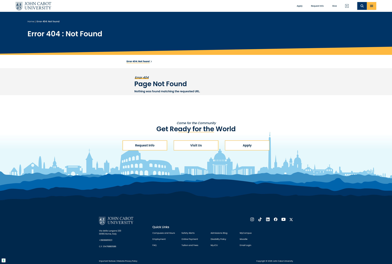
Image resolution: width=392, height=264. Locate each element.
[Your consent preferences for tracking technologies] (4, 260)
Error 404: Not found (48, 21)
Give (334, 5)
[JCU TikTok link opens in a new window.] (260, 220)
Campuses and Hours (163, 233)
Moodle (243, 239)
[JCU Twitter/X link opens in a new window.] (291, 219)
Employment (159, 239)
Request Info (317, 5)
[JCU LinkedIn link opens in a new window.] (268, 220)
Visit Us (196, 145)
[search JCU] (362, 6)
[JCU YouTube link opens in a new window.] (283, 220)
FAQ (154, 245)
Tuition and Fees (190, 245)
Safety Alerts (188, 233)
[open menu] (371, 6)
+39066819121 (105, 240)
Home (30, 21)
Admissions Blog (219, 233)
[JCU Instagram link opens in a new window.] (252, 220)
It (347, 5)
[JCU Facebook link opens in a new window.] (275, 220)
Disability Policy (218, 239)
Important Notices (107, 261)
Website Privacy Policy (127, 261)
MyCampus (246, 233)
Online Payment (190, 239)
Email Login (245, 245)
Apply (300, 5)
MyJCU (214, 245)
